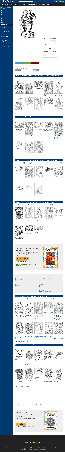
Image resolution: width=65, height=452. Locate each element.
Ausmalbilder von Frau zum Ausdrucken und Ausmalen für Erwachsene (41, 116)
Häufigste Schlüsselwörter (27, 439)
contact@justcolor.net (37, 448)
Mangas (40, 285)
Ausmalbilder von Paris (28, 155)
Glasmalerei (41, 284)
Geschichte (17, 285)
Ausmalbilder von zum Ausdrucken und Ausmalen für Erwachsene (30, 404)
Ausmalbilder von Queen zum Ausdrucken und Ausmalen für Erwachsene (41, 202)
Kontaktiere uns (34, 439)
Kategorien (6, 4)
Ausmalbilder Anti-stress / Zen (19, 149)
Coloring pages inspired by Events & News (45, 278)
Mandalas (17, 277)
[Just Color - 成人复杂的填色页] (37, 442)
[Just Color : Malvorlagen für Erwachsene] (8, 1)
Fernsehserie (4, 30)
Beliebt (20, 4)
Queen (55, 41)
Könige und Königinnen (5, 36)
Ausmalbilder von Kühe (48, 336)
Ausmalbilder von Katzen (48, 359)
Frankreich (52, 40)
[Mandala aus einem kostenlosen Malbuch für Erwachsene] (29, 361)
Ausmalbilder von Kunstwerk (29, 316)
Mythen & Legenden (42, 290)
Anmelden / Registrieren (58, 1)
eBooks (47, 4)
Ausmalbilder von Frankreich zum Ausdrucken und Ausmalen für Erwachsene (42, 160)
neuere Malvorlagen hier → (24, 341)
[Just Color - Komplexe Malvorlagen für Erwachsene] (34, 442)
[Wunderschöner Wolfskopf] (48, 380)
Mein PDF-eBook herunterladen (22, 258)
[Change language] (63, 1)
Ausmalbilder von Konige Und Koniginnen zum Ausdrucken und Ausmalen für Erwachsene (45, 75)
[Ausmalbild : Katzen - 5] (48, 355)
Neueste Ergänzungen (14, 4)
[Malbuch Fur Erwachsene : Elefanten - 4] (19, 380)
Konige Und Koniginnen (53, 38)
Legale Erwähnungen (38, 439)
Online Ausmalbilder (42, 4)
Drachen (40, 279)
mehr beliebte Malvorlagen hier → (25, 386)
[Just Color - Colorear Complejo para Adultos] (32, 442)
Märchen (40, 286)
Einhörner (40, 280)
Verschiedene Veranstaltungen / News (45, 291)
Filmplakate (4, 33)
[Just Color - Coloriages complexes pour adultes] (28, 442)
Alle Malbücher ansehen (21, 261)
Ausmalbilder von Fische (28, 336)
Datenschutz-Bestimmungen (50, 439)
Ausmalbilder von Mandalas (29, 365)
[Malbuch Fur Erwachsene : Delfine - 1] (58, 361)
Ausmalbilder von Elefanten (19, 383)
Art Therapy (17, 278)
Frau (55, 40)
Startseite (2, 4)
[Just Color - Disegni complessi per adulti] (30, 442)
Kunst (16, 284)
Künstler (24, 4)
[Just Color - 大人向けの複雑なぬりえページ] (39, 442)
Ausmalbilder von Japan (37, 131)
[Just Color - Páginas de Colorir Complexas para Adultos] (35, 442)
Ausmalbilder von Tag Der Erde (38, 179)
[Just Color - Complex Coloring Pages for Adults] (26, 442)
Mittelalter (3, 41)
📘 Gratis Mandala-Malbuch (4, 46)
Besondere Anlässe (18, 279)
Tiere (16, 280)
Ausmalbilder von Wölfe (48, 382)
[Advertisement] (27, 52)
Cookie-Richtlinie (44, 439)
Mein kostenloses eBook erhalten (21, 424)
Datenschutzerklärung (20, 427)
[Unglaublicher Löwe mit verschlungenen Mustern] (29, 379)
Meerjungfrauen (4, 40)
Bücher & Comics (41, 277)
